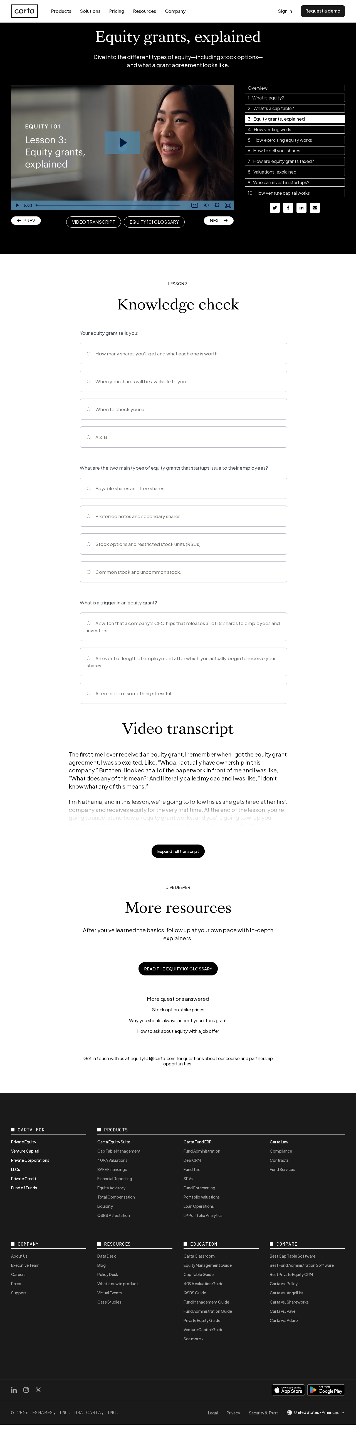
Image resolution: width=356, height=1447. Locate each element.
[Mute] (205, 205)
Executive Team (25, 1265)
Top (338, 1432)
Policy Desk (107, 1274)
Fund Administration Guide (208, 1311)
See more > (194, 1338)
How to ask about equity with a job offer (178, 1031)
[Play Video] (16, 205)
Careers (18, 1274)
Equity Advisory (111, 1187)
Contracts (279, 1160)
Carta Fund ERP (198, 1141)
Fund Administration (202, 1150)
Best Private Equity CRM (291, 1274)
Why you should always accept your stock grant (178, 1020)
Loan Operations (199, 1206)
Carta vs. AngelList (286, 1292)
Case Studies (109, 1301)
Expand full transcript (178, 851)
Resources (144, 11)
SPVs (188, 1178)
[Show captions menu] (194, 205)
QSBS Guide (195, 1292)
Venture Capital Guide (203, 1329)
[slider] (111, 205)
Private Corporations (30, 1160)
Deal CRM (192, 1160)
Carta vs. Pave (282, 1311)
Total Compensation (116, 1196)
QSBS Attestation (113, 1215)
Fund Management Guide (206, 1301)
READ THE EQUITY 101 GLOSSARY (178, 968)
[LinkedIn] (14, 1390)
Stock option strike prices (178, 1009)
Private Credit (23, 1178)
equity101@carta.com (152, 1058)
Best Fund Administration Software (302, 1265)
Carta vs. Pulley (284, 1283)
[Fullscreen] (228, 205)
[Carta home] (24, 11)
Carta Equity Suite (113, 1141)
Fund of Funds (24, 1187)
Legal (213, 1413)
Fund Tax (192, 1169)
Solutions (90, 11)
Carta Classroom (199, 1255)
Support (18, 1292)
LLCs (15, 1169)
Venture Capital (25, 1150)
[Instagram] (26, 1390)
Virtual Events (109, 1292)
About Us (19, 1255)
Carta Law (279, 1141)
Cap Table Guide (199, 1274)
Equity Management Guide (208, 1265)
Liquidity (105, 1206)
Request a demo (322, 11)
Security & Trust (263, 1413)
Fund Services (282, 1169)
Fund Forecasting (199, 1187)
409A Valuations (112, 1160)
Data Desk (106, 1255)
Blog (101, 1265)
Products (61, 11)
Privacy (233, 1413)
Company (175, 11)
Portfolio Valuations (202, 1196)
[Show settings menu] (216, 205)
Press (16, 1283)
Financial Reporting (114, 1178)
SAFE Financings (112, 1169)
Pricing (116, 11)
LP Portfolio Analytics (203, 1215)
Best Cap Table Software (292, 1255)
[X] (38, 1390)
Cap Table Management (118, 1150)
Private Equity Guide (202, 1320)
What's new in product (117, 1283)
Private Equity (23, 1141)
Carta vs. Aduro (284, 1320)
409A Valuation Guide (203, 1283)
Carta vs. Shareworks (289, 1301)
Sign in (285, 11)
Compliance (281, 1150)
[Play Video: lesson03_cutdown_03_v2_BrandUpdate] (122, 142)
